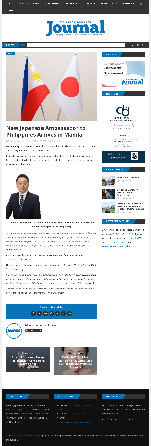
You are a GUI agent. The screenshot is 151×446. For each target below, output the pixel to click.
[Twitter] (39, 313)
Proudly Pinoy (74, 3)
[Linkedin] (57, 313)
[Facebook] (33, 313)
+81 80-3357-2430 (78, 405)
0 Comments (55, 141)
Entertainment (52, 3)
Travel (103, 3)
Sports (91, 3)
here (133, 419)
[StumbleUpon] (69, 313)
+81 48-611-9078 (76, 413)
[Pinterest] (63, 313)
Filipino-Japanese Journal (19, 141)
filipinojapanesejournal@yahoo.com (119, 246)
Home (11, 3)
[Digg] (45, 313)
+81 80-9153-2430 (116, 242)
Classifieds (128, 3)
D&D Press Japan (14, 409)
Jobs (10, 10)
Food (115, 3)
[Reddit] (51, 313)
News (36, 3)
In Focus (23, 3)
